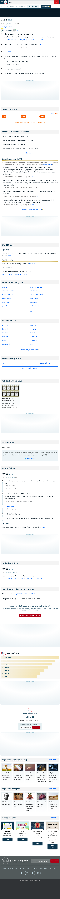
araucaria (33, 337)
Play (7, 839)
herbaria (5, 329)
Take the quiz (52, 846)
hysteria (33, 329)
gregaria (33, 325)
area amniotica (44, 363)
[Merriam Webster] (30, 710)
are (3, 363)
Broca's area (34, 291)
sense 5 (32, 264)
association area (8, 291)
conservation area (36, 295)
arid (9, 255)
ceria (31, 344)
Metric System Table (15, 40)
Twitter (27, 873)
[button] (33, 6)
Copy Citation (30, 459)
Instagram (38, 873)
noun (10, 19)
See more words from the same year (14, 274)
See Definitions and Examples (29, 720)
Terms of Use (52, 868)
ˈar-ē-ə (10, 477)
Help (4, 868)
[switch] (8, 30)
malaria (5, 333)
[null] (33, 717)
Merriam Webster (5, 860)
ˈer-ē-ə (9, 23)
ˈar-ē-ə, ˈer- (12, 572)
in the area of (34, 306)
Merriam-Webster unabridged (30, 615)
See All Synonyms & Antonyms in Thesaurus (29, 122)
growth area (6, 306)
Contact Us (34, 868)
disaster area (7, 298)
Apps (16, 868)
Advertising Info (25, 868)
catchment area (7, 295)
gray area (33, 302)
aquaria (5, 325)
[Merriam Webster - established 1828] (5, 2)
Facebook (21, 873)
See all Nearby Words (29, 368)
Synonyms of (7, 27)
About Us (11, 868)
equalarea (34, 298)
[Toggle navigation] (2, 2)
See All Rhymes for (29, 350)
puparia (33, 333)
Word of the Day (30, 713)
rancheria (5, 337)
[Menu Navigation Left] (1, 6)
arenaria (5, 340)
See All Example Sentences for (29, 209)
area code (5, 287)
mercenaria (6, 344)
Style (3, 447)
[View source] (33, 177)
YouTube (32, 873)
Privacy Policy (43, 868)
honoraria (33, 340)
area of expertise (36, 287)
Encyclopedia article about (25, 594)
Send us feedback (47, 164)
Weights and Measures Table (33, 40)
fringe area (6, 302)
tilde (28, 717)
